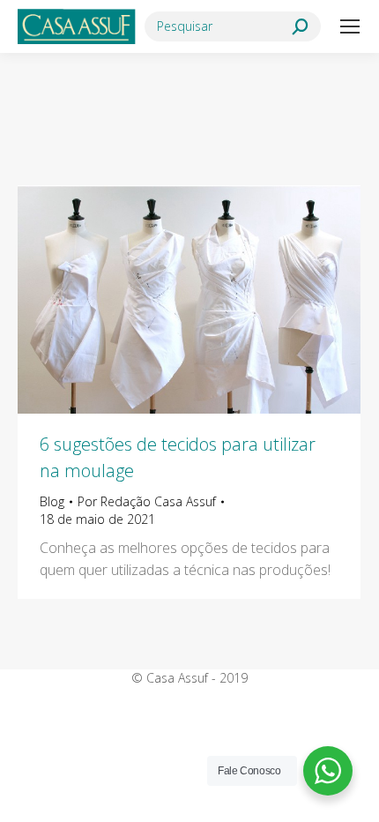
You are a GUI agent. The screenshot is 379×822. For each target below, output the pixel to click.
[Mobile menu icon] (349, 26)
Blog (52, 501)
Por (147, 501)
